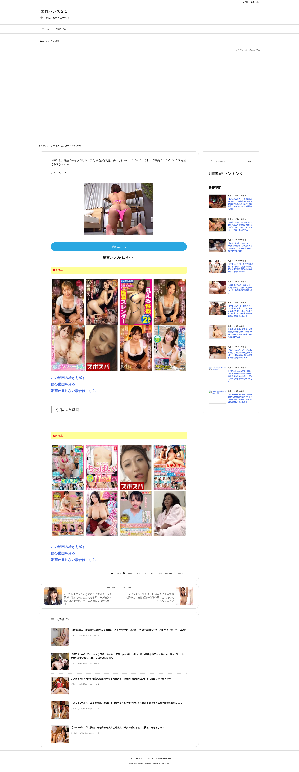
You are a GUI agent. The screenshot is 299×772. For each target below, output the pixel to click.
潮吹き (180, 573)
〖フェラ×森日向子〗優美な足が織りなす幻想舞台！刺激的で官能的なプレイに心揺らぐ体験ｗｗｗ (121, 678)
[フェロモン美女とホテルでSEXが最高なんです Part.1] (102, 347)
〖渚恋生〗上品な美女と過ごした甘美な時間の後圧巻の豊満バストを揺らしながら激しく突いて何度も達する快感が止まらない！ (240, 376)
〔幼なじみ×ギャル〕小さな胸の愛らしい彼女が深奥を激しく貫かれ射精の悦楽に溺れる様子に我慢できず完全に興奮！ (240, 354)
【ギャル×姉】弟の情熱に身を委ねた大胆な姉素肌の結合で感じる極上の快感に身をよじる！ (117, 727)
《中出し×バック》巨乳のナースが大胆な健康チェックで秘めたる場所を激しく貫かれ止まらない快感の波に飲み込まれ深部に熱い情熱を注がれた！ (240, 311)
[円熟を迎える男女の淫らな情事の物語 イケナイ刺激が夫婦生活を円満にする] (170, 513)
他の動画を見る (63, 384)
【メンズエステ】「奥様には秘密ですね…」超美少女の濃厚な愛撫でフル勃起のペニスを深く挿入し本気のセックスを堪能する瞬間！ (240, 204)
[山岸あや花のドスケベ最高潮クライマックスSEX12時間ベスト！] (102, 301)
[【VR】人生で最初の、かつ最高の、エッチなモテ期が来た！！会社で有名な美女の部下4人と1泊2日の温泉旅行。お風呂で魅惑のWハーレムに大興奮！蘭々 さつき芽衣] (68, 347)
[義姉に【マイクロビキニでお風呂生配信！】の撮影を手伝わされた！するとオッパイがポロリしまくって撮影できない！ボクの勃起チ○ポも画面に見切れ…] (170, 347)
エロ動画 (56, 41)
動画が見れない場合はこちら (73, 391)
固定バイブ (170, 573)
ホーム (44, 41)
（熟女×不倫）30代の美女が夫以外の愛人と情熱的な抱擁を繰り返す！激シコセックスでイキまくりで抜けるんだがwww (240, 226)
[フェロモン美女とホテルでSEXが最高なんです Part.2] (136, 467)
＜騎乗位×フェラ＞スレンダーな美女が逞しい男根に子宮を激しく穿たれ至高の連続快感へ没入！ (240, 289)
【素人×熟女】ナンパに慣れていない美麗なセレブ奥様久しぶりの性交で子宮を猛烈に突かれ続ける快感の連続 (240, 247)
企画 (161, 573)
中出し (153, 573)
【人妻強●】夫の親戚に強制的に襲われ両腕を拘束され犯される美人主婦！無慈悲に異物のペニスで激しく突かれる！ (240, 398)
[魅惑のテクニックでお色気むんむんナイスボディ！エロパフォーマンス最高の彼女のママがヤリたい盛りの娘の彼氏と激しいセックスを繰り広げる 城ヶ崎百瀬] (102, 513)
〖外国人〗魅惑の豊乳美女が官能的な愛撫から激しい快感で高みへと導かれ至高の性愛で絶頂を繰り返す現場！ (240, 333)
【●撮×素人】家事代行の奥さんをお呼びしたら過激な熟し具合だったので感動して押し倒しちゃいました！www (128, 630)
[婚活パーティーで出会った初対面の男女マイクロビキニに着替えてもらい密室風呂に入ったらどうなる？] (68, 467)
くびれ (129, 573)
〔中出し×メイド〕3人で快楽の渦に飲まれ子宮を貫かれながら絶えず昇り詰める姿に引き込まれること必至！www (240, 268)
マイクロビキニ (141, 573)
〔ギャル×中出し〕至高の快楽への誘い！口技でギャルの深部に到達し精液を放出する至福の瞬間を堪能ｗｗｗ (126, 703)
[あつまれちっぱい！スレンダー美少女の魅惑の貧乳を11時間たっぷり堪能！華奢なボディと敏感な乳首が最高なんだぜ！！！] (102, 467)
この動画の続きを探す (68, 378)
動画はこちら (119, 246)
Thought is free (164, 763)
